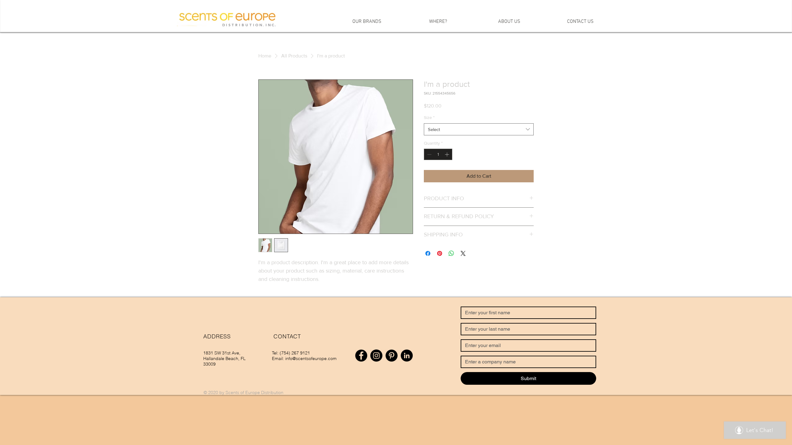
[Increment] (447, 154)
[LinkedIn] (407, 356)
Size (429, 117)
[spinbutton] (438, 154)
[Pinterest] (391, 356)
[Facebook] (361, 356)
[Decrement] (429, 154)
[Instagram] (376, 356)
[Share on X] (463, 253)
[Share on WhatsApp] (451, 253)
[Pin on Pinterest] (439, 253)
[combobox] (479, 129)
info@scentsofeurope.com (311, 358)
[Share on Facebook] (428, 253)
